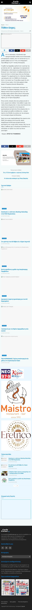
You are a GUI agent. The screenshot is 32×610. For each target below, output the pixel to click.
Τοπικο (4, 208)
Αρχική (2, 24)
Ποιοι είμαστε (4, 601)
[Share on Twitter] (17, 50)
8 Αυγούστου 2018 (5, 31)
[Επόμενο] (17, 486)
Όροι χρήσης (13, 601)
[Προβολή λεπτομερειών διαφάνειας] (16, 157)
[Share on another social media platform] (28, 50)
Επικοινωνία (4, 603)
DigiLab (23, 606)
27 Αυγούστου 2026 (5, 216)
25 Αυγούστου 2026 (5, 303)
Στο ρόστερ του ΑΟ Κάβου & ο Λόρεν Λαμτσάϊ (15, 241)
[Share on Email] (22, 50)
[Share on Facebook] (11, 50)
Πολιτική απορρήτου (23, 601)
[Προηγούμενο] (15, 486)
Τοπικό (7, 24)
